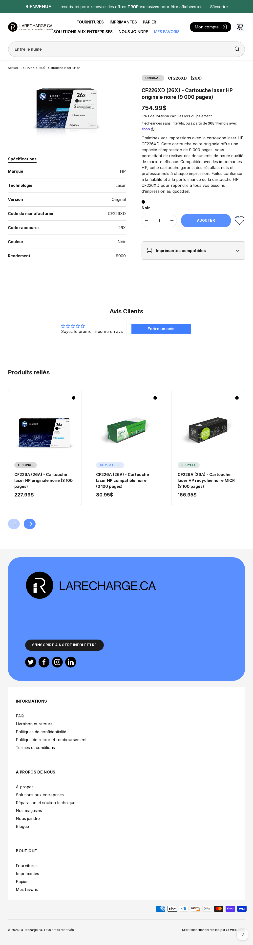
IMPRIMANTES (123, 22)
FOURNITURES (90, 22)
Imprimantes (27, 873)
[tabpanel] (67, 213)
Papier (22, 881)
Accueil (13, 67)
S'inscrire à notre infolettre (64, 645)
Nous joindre (28, 818)
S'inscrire (219, 6)
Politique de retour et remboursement (51, 739)
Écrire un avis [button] (161, 328)
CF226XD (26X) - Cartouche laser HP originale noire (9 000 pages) (53, 67)
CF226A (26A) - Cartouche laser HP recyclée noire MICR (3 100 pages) (206, 480)
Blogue (22, 826)
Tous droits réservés (58, 930)
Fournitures (27, 865)
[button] (240, 27)
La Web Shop (235, 930)
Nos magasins (29, 810)
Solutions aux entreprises (40, 794)
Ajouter (206, 220)
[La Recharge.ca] (90, 573)
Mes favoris (27, 889)
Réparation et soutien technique (45, 802)
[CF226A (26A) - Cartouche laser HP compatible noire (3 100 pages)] (126, 430)
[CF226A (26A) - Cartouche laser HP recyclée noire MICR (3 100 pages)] (208, 430)
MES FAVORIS (167, 31)
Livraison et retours (34, 723)
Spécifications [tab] (22, 158)
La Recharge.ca (31, 930)
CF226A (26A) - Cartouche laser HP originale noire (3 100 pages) (43, 480)
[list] (67, 108)
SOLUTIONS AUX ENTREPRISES (83, 31)
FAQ (20, 715)
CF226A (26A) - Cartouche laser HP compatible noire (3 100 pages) (122, 480)
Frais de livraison (155, 116)
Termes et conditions (35, 747)
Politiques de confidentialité (41, 731)
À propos (25, 786)
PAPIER (149, 22)
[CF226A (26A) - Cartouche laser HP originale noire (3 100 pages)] (44, 430)
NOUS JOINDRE (133, 31)
